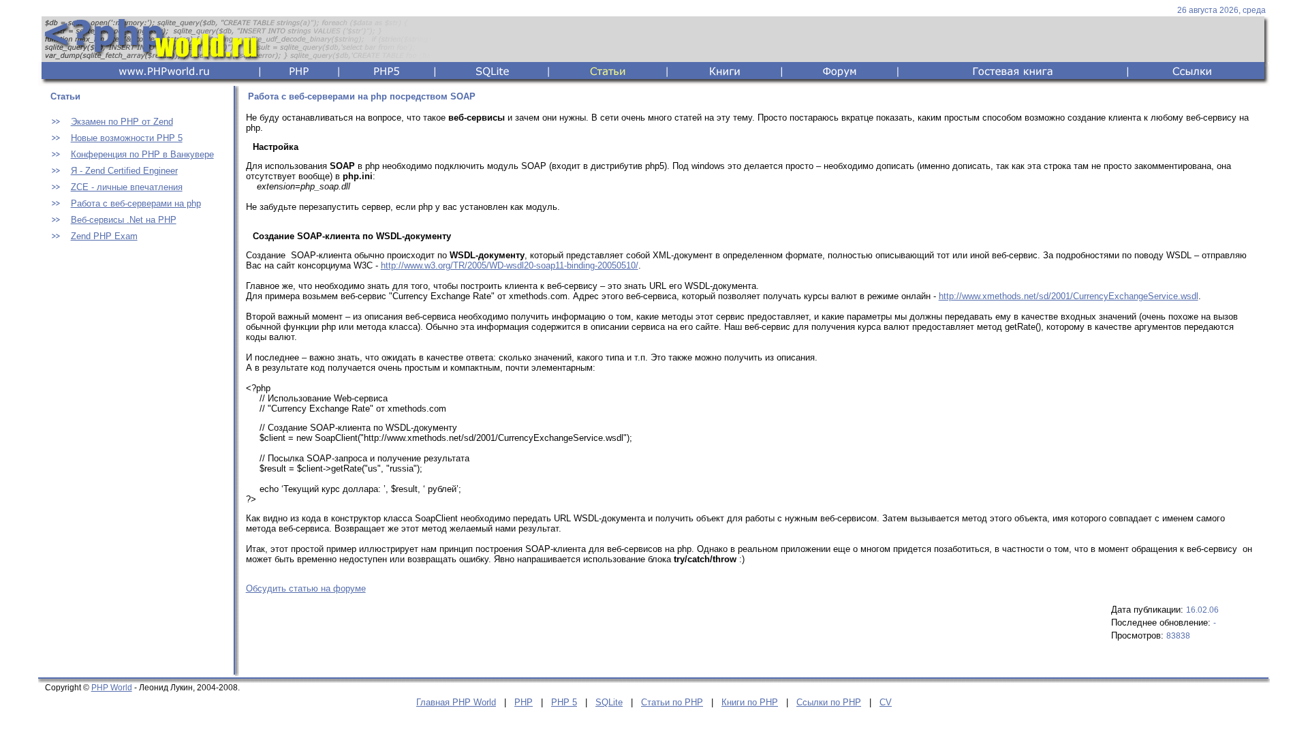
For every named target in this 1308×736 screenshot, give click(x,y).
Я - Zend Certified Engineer (124, 171)
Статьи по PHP (672, 702)
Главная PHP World (456, 702)
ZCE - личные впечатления (127, 187)
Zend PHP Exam (104, 236)
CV (885, 702)
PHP (523, 702)
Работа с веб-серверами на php (136, 203)
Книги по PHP (749, 702)
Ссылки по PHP (828, 702)
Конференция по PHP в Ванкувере (142, 154)
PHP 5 (564, 702)
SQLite (609, 702)
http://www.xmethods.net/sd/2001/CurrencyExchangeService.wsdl (1068, 296)
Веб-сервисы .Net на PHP (123, 220)
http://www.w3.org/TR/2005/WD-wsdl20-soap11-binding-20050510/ (509, 265)
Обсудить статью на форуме (306, 588)
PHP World (111, 687)
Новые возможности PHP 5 (127, 138)
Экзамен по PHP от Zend (122, 122)
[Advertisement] (133, 464)
